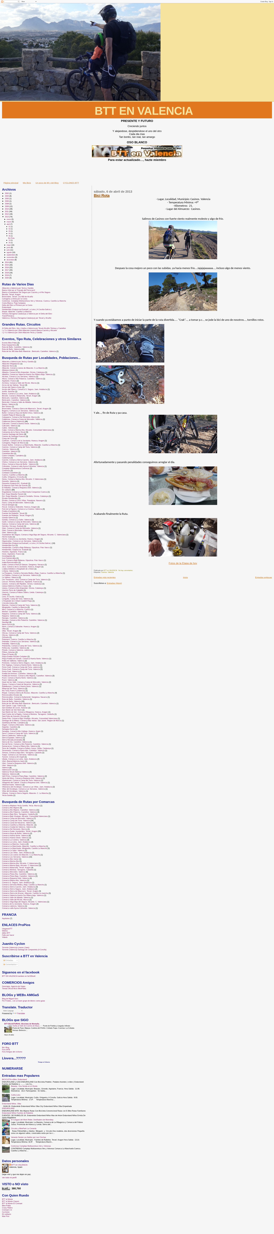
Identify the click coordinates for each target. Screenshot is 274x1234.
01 (10, 226)
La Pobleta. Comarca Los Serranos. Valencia (20, 575)
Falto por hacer (8, 935)
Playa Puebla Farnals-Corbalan (14, 656)
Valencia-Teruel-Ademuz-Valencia (15, 772)
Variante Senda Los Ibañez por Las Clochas (28, 1137)
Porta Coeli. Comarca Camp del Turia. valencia (21, 667)
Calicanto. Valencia (9, 426)
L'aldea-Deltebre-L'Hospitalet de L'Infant (18, 569)
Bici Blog (5, 1047)
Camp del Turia (8, 439)
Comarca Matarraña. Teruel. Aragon (16, 868)
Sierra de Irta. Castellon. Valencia (15, 742)
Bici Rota (101, 195)
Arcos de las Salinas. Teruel (13, 385)
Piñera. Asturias (8, 652)
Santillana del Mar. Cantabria (13, 723)
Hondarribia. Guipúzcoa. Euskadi (15, 550)
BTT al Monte (7, 1199)
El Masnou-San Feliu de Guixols (15, 486)
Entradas (9, 960)
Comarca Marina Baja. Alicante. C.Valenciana (20, 865)
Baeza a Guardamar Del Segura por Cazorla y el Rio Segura (26, 292)
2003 (7, 196)
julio (8, 250)
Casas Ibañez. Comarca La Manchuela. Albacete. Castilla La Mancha (29, 445)
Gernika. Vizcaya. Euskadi (12, 526)
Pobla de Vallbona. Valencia (13, 661)
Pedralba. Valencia (9, 644)
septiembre (11, 255)
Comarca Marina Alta (10, 861)
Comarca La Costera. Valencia (14, 840)
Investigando (7, 556)
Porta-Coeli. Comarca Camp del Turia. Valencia (21, 669)
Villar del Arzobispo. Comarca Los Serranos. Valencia (23, 789)
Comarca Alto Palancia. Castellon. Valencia (19, 812)
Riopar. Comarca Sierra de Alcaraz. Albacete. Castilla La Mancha (28, 693)
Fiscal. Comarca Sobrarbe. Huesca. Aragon (19, 507)
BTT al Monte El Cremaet (12, 1203)
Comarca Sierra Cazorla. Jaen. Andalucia (18, 887)
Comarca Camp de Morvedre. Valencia (17, 818)
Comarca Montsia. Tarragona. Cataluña (17, 870)
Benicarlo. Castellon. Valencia (14, 398)
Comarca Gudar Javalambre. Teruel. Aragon (19, 831)
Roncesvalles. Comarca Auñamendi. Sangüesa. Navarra (24, 697)
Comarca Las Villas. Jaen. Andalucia (16, 853)
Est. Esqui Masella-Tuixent (12, 494)
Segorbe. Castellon (9, 727)
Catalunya (6, 458)
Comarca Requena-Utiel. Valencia (15, 878)
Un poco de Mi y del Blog (47, 183)
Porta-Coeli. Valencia (10, 671)
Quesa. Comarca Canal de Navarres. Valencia (20, 684)
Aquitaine (5, 918)
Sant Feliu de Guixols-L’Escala (14, 716)
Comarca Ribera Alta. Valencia (14, 880)
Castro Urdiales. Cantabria (12, 456)
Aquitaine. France (9, 381)
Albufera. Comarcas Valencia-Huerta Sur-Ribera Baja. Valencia (27, 374)
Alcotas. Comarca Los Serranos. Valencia (18, 377)
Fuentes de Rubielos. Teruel (13, 513)
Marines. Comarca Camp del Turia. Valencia (19, 605)
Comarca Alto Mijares (10, 808)
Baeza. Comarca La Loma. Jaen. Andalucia (19, 394)
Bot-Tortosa (6, 406)
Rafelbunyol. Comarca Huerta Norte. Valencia (20, 686)
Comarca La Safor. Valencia (13, 850)
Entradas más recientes (105, 577)
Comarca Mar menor (10, 859)
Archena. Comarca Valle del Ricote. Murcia (19, 383)
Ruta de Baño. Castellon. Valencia (15, 347)
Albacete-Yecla (8, 366)
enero (9, 219)
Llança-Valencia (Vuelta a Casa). (15, 586)
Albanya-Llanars (8, 370)
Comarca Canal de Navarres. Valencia (17, 823)
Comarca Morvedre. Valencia (13, 872)
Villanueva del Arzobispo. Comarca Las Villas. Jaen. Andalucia (27, 787)
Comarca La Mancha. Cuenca (14, 844)
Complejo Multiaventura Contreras (15, 468)
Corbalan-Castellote (10, 473)
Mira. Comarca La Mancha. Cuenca (16, 609)
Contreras (6, 471)
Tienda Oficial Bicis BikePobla (14, 989)
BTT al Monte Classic (10, 1201)
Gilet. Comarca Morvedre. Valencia (16, 530)
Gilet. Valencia (8, 533)
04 (10, 233)
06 (10, 236)
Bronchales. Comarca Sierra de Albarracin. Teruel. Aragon (25, 409)
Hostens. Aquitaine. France (13, 552)
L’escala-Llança (8, 603)
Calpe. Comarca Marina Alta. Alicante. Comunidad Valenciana (26, 430)
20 (10, 242)
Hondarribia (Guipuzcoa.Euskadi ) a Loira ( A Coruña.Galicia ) (26, 543)
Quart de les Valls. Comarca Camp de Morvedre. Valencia (25, 682)
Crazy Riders (7, 1208)
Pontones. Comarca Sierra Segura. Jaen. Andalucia (22, 663)
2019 (7, 275)
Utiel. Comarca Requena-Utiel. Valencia (18, 763)
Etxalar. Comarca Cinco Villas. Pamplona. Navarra (22, 500)
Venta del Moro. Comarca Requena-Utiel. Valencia (22, 778)
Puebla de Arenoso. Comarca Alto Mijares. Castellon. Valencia (27, 676)
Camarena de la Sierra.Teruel (13, 432)
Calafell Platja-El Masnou (12, 415)
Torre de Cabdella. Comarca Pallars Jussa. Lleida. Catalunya (26, 748)
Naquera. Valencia (9, 616)
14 (10, 240)
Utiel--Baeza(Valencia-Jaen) (13, 761)
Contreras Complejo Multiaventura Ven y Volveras (31, 1146)
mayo (9, 245)
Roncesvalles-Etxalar (10, 695)
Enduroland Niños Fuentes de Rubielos (17, 1113)
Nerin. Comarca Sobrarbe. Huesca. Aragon (19, 627)
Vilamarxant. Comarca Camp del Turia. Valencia (21, 780)
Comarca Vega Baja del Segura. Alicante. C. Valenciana (24, 902)
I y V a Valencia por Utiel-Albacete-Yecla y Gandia (22, 333)
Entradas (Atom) (114, 583)
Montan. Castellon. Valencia (13, 612)
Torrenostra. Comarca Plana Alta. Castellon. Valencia (23, 750)
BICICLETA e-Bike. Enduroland (14, 1079)
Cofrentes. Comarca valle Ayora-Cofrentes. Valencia (23, 466)
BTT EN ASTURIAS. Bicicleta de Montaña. (22, 1024)
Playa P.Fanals (8, 654)
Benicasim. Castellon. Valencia (14, 400)
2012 (7, 214)
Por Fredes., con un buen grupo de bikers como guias (23, 1001)
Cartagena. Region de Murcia (13, 443)
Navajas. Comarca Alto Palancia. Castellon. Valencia (23, 620)
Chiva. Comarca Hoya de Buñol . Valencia (19, 464)
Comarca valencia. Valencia (13, 906)
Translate (21, 1013)
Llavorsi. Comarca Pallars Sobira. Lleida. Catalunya (22, 592)
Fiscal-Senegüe (8, 505)
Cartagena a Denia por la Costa (14, 299)
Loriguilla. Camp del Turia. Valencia (16, 599)
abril (8, 224)
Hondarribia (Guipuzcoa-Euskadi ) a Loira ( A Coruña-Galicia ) (27, 309)
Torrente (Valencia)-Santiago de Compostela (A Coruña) (24, 950)
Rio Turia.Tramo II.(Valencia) (13, 691)
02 (10, 229)
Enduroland (6, 307)
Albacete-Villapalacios (11, 364)
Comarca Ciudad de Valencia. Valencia (17, 827)
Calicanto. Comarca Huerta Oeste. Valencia (19, 424)
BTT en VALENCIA (19, 1165)
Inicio (185, 577)
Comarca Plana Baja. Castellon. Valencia (18, 876)
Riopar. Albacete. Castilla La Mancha (16, 312)
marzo (9, 222)
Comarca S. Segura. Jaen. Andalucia (16, 883)
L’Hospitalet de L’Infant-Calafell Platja (17, 601)
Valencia (5, 768)
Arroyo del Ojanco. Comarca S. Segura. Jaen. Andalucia (24, 389)
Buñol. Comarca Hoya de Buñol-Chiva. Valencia (21, 413)
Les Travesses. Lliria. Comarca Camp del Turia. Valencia (25, 580)
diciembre (11, 260)
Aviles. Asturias (8, 391)
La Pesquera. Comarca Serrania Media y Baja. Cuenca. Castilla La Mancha (32, 573)
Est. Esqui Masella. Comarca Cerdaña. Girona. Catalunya (25, 496)
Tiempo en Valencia (44, 1062)
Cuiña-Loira (15, 1095)
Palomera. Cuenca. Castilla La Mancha (17, 639)
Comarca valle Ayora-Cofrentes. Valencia (18, 908)
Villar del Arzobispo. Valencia (13, 791)
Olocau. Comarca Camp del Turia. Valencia (19, 633)
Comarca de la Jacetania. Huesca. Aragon (19, 904)
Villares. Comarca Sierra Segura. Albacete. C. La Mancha (25, 793)
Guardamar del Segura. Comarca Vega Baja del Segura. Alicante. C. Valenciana (34, 535)
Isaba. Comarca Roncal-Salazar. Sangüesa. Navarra (23, 565)
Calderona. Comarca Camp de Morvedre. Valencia (22, 419)
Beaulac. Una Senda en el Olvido (24, 1086)
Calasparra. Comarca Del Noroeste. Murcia (19, 417)
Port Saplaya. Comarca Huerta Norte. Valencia (20, 665)
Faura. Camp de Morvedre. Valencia (16, 503)
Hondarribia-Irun (8, 545)
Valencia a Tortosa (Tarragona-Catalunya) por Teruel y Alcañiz (26, 318)
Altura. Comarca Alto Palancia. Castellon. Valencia (22, 379)
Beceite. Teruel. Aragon (11, 294)
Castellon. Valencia (9, 451)
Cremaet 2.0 (7, 1210)
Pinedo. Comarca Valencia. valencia (16, 650)
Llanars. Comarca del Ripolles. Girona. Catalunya (22, 584)
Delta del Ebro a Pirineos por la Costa (17, 305)
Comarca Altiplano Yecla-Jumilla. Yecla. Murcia (21, 806)
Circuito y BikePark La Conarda (23, 1128)
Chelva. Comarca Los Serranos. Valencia (18, 462)
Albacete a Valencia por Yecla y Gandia (17, 288)
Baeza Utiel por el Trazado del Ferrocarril (18, 290)
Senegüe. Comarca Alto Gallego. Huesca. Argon (21, 731)
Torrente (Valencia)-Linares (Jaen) (15, 947)
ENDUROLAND (8, 1108)
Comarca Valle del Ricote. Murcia (15, 900)
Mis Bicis (27, 183)
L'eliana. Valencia (9, 571)
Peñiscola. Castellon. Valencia (14, 648)
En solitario (6, 490)
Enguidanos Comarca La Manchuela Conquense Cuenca (24, 492)
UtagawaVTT (7, 929)
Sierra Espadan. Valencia (12, 738)
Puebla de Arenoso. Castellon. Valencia (17, 674)
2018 (7, 273)
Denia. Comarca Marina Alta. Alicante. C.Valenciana (22, 479)
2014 (7, 262)
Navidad (5, 622)
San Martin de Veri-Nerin (12, 710)
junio (9, 247)
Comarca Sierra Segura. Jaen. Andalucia (18, 889)
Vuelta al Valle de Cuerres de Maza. (26, 1026)
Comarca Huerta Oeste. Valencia (15, 838)
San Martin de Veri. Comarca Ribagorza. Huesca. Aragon (25, 712)
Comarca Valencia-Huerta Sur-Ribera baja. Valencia (22, 895)
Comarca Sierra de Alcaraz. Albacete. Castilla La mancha (25, 893)
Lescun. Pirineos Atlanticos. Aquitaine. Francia (20, 582)
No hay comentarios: (125, 570)
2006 (7, 201)
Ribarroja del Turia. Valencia (13, 689)
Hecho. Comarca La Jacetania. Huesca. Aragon (21, 539)
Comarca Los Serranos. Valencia (15, 857)
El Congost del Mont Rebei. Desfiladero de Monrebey (32, 1120)
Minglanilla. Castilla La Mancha (14, 607)
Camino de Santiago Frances (13, 436)
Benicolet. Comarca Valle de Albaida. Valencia (20, 402)
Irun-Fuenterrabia (9, 558)
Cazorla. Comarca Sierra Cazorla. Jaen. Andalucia (22, 460)
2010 (7, 209)
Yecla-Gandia (7, 795)
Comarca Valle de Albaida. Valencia (16, 897)
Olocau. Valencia (9, 635)
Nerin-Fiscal (7, 624)
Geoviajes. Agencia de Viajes (13, 986)
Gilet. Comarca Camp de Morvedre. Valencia (20, 528)
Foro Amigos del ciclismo (12, 1052)
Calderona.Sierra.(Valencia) (13, 421)
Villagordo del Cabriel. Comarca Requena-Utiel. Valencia (24, 783)
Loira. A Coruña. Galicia (11, 597)
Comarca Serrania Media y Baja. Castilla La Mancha (23, 885)
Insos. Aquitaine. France (11, 554)
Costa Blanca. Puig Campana (13, 303)
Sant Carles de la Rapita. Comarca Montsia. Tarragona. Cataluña (28, 714)
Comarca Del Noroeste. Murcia (14, 829)
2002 (7, 193)
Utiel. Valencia (7, 765)
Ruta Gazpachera (9, 345)
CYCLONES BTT (71, 183)
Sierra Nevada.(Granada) (12, 740)
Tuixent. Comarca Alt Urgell (13, 757)
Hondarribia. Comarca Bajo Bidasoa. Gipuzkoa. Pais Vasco (25, 547)
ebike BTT (6, 933)
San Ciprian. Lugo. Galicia (12, 706)
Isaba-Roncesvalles (10, 562)
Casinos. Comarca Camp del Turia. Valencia (19, 447)
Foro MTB (6, 1050)
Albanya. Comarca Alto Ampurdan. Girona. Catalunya (23, 372)
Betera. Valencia (8, 404)
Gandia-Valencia (8, 518)
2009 (7, 206)
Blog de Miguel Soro (10, 999)
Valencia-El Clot (8, 770)
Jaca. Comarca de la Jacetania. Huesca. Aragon (21, 567)
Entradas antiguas (263, 577)
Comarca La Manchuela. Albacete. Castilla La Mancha (23, 846)
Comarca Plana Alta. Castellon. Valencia (18, 874)
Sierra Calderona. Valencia (12, 736)
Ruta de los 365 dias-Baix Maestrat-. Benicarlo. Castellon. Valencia (29, 351)
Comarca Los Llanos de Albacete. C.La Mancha (21, 855)
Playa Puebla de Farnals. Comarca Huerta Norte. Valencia (25, 659)
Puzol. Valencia (8, 680)
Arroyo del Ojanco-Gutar (12, 387)
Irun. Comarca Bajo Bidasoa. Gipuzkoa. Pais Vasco (22, 560)
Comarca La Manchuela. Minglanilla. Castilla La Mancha (24, 848)
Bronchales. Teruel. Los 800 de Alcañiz (17, 297)
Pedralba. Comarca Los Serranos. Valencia (19, 642)
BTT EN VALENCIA (144, 110)
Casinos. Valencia (107, 572)
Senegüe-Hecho (8, 729)
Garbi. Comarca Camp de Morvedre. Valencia (20, 522)
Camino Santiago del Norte (12, 434)
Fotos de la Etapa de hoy (183, 563)
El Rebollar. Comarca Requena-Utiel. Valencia (20, 488)
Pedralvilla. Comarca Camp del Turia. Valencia (20, 646)
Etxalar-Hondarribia (10, 498)
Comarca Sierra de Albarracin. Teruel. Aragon (20, 891)
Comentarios (10, 964)
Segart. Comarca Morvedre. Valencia (17, 725)
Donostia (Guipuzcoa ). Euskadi (15, 483)
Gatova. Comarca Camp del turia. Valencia (19, 524)
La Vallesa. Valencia (10, 577)
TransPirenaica (8, 316)
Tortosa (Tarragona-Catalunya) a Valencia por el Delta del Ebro (27, 314)
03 (10, 231)
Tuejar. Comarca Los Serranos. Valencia (18, 755)
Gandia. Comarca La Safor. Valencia (16, 520)
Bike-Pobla (6, 1206)
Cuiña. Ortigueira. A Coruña (13, 477)
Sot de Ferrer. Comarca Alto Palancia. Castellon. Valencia (25, 744)
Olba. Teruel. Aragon (10, 631)
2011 (7, 211)
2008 (7, 204)
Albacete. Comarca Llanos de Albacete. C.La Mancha (23, 368)
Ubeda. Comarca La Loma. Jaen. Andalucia (19, 759)
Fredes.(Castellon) (9, 511)
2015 (7, 265)
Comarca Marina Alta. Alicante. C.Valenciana (20, 863)
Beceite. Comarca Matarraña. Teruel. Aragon (20, 396)
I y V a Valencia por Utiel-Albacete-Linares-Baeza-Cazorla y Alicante (29, 330)
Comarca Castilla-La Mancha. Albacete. (18, 825)
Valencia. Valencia (9, 774)
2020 (7, 278)
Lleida (4, 594)
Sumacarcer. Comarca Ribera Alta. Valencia (19, 746)
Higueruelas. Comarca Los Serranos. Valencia (20, 541)
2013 (7, 217)
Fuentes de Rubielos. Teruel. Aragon (16, 515)
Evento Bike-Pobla (9, 343)
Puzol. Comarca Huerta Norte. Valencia (18, 678)
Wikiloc (5, 931)
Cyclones (6, 1212)
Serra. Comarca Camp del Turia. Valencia (18, 733)
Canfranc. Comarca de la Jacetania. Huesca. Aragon (23, 441)
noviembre (11, 257)
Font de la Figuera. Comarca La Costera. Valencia (22, 509)
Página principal (11, 183)
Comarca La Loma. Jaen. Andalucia (16, 842)
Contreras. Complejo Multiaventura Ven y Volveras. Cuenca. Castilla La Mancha (34, 301)
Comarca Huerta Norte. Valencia (15, 836)
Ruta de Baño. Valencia (11, 349)
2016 (7, 267)
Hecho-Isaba (7, 537)
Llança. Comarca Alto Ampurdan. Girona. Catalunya (22, 588)
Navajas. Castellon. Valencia (13, 618)
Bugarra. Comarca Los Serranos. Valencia (19, 411)
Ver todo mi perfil (9, 1178)
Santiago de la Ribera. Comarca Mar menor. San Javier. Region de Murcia (31, 721)
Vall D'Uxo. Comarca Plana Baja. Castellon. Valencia (23, 776)
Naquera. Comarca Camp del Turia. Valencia (20, 614)
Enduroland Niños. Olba (11, 1104)
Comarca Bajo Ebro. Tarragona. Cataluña (18, 814)
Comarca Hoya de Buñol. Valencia (15, 833)
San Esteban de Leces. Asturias (15, 708)
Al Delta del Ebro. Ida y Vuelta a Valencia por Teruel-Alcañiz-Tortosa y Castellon (34, 328)
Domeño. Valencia (9, 481)
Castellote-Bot (7, 453)
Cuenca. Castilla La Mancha (13, 475)
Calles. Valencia (8, 428)
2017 (7, 270)
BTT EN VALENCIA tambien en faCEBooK (19, 976)
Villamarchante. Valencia (12, 785)
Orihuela (5, 637)
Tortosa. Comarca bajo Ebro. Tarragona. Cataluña (22, 753)
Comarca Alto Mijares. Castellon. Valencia (19, 810)
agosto (9, 252)
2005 (7, 199)
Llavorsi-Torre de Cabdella (12, 590)
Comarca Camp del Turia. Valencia (16, 821)
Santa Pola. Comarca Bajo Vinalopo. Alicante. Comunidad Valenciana (29, 718)
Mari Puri (5, 1216)
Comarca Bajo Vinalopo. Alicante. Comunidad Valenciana (24, 816)
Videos (4, 937)
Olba (4, 629)
